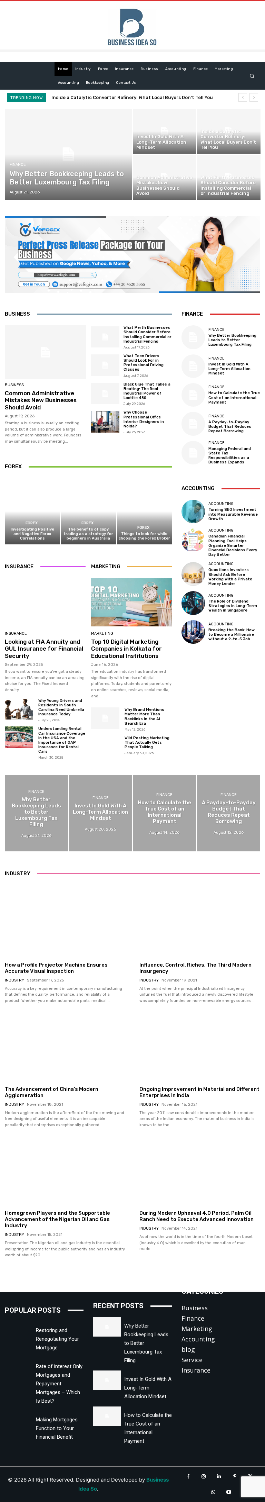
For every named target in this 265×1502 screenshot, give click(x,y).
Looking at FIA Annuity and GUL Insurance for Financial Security (44, 648)
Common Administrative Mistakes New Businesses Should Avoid (125, 97)
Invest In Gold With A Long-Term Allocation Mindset (229, 369)
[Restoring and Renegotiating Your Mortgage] (18, 1331)
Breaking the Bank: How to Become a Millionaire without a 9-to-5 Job (231, 634)
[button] (252, 75)
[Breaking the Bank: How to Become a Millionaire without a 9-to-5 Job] (193, 632)
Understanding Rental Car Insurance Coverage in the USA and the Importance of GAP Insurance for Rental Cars (61, 740)
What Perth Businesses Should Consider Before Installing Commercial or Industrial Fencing (147, 334)
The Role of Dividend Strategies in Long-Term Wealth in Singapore (232, 606)
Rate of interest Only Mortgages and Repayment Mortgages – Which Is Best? (59, 1383)
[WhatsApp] (213, 1492)
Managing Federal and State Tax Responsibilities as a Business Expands (229, 455)
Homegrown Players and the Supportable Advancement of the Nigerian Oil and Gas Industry (57, 1219)
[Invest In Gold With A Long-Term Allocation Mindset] (164, 131)
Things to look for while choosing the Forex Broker (144, 536)
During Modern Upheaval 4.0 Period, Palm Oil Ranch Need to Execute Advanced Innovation (196, 1216)
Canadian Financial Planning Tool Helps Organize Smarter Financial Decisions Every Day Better (232, 545)
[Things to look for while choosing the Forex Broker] (144, 511)
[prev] (242, 97)
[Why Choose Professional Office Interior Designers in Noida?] (105, 422)
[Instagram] (204, 1477)
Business (14, 385)
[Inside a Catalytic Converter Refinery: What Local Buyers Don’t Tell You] (229, 131)
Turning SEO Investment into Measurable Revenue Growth (233, 514)
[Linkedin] (219, 1477)
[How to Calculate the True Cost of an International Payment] (193, 395)
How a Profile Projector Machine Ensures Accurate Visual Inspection (56, 968)
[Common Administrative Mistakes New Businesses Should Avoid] (164, 177)
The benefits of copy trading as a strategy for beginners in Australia (88, 534)
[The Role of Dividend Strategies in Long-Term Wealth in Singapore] (193, 603)
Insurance (16, 633)
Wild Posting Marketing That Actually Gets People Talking (147, 742)
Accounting (221, 504)
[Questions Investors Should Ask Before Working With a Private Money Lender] (193, 574)
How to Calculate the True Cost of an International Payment (234, 397)
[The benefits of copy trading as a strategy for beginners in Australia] (88, 511)
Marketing (102, 633)
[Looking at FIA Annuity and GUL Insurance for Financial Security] (45, 602)
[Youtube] (229, 1492)
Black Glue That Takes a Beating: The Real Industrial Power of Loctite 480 (147, 391)
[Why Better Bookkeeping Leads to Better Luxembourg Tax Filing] (68, 154)
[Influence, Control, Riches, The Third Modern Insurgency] (199, 921)
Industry (14, 980)
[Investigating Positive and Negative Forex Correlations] (32, 511)
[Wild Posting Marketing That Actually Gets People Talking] (105, 746)
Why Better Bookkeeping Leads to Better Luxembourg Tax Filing (232, 340)
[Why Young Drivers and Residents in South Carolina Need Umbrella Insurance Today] (19, 709)
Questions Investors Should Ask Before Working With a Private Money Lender (230, 577)
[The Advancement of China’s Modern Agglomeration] (65, 1045)
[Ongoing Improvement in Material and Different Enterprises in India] (199, 1045)
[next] (253, 97)
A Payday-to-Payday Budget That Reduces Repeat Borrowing (229, 426)
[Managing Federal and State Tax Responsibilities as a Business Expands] (193, 452)
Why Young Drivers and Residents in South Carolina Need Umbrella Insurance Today (61, 707)
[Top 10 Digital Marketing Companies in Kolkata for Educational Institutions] (131, 602)
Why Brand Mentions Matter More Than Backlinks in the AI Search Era (144, 716)
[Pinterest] (235, 1477)
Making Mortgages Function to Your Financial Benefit (57, 1428)
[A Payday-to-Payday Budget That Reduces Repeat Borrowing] (193, 423)
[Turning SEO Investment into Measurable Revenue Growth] (193, 511)
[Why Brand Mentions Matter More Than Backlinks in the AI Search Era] (105, 718)
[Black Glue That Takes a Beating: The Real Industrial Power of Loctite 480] (105, 393)
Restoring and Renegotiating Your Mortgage (57, 1339)
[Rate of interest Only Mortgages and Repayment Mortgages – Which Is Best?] (18, 1367)
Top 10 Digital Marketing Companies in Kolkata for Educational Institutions (126, 648)
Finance (18, 164)
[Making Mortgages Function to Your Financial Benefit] (18, 1420)
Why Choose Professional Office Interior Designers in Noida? (144, 419)
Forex (32, 523)
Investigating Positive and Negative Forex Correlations (32, 534)
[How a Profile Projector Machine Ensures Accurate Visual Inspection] (65, 921)
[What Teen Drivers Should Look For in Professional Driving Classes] (105, 365)
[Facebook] (188, 1477)
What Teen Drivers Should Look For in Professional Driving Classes (144, 363)
